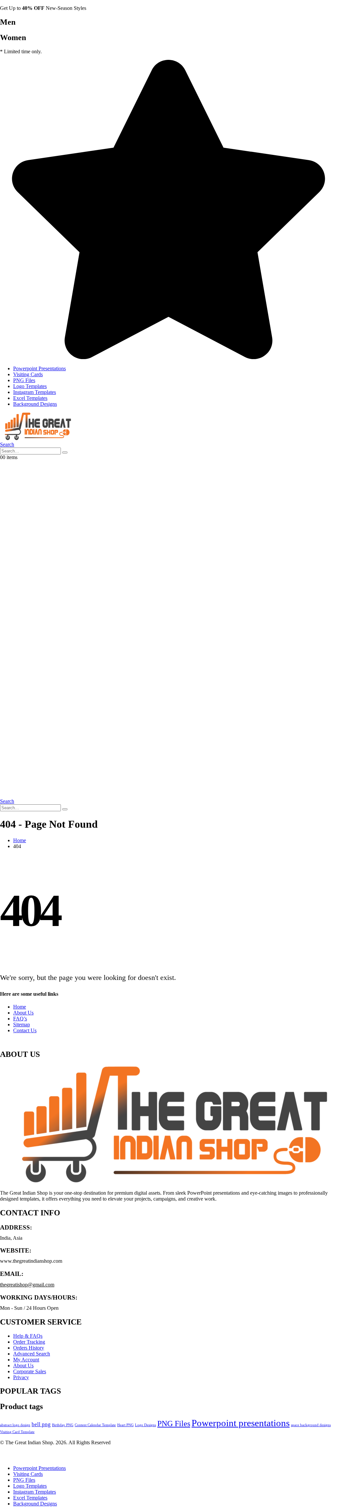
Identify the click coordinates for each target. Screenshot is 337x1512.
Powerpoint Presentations (39, 368)
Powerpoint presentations (241, 1423)
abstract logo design (15, 1425)
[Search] (64, 452)
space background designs (311, 1425)
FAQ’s (20, 1018)
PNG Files (24, 380)
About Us (23, 1012)
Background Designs (35, 404)
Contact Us (25, 1030)
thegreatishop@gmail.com (27, 1284)
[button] (7, 444)
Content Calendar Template (95, 1425)
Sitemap (21, 1024)
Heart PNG (125, 1425)
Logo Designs (145, 1425)
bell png (41, 1424)
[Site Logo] (36, 438)
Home (19, 1007)
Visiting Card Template (17, 1432)
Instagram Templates (34, 392)
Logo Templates (30, 386)
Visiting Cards (28, 374)
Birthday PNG (62, 1425)
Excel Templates (30, 398)
